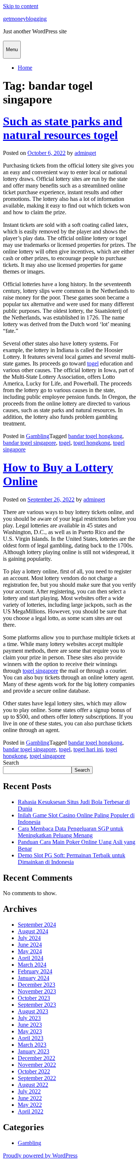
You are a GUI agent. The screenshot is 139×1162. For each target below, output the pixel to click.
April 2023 (30, 1038)
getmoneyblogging (25, 19)
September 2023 (37, 1005)
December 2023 (36, 984)
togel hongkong (91, 443)
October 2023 (34, 998)
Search (11, 762)
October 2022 (34, 1071)
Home (25, 67)
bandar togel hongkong (95, 436)
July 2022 (29, 1091)
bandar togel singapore (29, 443)
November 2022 (37, 1065)
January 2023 (33, 1051)
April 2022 (30, 1111)
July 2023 (29, 1018)
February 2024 (35, 971)
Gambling (37, 436)
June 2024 (30, 944)
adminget (85, 153)
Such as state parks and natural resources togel (62, 128)
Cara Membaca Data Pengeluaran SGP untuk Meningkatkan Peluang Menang (70, 831)
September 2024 (37, 924)
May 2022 (30, 1105)
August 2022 (33, 1085)
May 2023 (30, 1031)
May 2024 (30, 951)
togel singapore (40, 671)
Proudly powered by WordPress (40, 1155)
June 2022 (30, 1098)
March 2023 (32, 1045)
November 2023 (37, 991)
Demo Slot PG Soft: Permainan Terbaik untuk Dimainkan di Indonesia (71, 858)
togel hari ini (88, 749)
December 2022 (36, 1058)
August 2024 (33, 931)
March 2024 (32, 964)
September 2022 (37, 1078)
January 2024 (33, 978)
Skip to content (20, 6)
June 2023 (30, 1025)
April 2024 (30, 958)
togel (93, 363)
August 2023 (33, 1011)
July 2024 (29, 938)
